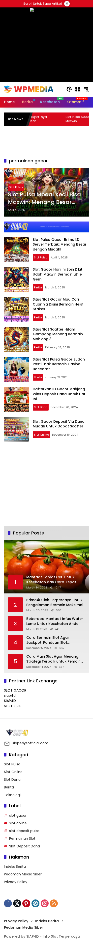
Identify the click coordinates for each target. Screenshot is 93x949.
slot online (18, 823)
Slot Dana (40, 407)
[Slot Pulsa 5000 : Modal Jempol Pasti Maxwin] (44, 119)
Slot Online (41, 435)
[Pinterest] (26, 903)
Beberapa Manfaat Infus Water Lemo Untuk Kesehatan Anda (54, 621)
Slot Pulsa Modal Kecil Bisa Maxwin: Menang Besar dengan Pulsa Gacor (44, 198)
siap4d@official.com (30, 743)
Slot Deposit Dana (24, 846)
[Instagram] (45, 903)
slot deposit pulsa (24, 830)
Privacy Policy (15, 881)
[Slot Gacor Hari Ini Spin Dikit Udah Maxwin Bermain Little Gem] (16, 279)
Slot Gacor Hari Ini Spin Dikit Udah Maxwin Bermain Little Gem (57, 274)
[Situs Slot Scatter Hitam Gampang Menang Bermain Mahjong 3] (16, 339)
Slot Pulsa (16, 187)
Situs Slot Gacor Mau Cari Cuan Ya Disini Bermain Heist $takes (58, 304)
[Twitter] (17, 903)
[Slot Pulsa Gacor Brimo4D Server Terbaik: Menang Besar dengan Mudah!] (16, 249)
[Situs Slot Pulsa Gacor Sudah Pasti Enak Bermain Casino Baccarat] (16, 369)
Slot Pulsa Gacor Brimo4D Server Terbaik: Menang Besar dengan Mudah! (60, 244)
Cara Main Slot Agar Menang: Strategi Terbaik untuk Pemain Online (53, 659)
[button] (69, 89)
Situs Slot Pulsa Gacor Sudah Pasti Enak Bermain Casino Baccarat (59, 364)
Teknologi (12, 794)
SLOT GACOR (15, 690)
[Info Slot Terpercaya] (29, 88)
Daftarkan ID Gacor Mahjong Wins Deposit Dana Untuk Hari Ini (59, 394)
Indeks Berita (15, 866)
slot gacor (18, 815)
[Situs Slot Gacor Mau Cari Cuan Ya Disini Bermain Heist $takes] (16, 309)
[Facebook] (8, 903)
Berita (38, 287)
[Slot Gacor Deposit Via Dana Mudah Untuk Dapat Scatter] (16, 429)
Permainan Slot (22, 838)
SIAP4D (10, 700)
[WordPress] (35, 903)
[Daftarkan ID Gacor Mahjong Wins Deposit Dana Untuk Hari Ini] (16, 399)
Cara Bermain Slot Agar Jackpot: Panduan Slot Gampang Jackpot (47, 640)
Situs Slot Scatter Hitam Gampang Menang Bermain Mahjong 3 (58, 334)
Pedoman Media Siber (23, 874)
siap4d (10, 695)
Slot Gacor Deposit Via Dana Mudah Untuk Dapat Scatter (59, 424)
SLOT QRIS (12, 705)
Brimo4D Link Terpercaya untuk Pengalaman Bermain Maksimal (54, 602)
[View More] (46, 733)
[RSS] (54, 903)
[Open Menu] (78, 89)
